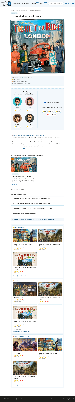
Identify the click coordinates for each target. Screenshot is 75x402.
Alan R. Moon (16, 79)
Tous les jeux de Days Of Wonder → (21, 385)
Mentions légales (67, 398)
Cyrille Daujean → (17, 331)
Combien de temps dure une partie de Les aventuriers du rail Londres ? (33, 208)
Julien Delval (24, 81)
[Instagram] (70, 3)
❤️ (22, 248)
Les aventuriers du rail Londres (21, 176)
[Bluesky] (73, 3)
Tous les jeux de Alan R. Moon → (21, 275)
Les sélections (25, 3)
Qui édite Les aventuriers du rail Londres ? (24, 213)
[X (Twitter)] (68, 3)
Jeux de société (16, 3)
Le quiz (43, 3)
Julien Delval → (26, 331)
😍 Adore (58, 111)
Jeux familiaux (25, 10)
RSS (73, 398)
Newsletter (34, 3)
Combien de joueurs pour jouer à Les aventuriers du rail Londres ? (31, 198)
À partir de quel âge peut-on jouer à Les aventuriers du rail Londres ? (32, 203)
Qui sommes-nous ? (45, 398)
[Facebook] (66, 3)
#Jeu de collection (15, 189)
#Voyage (22, 189)
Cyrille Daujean (16, 81)
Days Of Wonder (17, 77)
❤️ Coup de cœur (51, 114)
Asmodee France (28, 77)
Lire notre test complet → (19, 149)
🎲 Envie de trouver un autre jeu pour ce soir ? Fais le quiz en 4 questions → (33, 219)
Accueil (12, 10)
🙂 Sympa (50, 111)
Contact (60, 398)
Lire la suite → (15, 184)
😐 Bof (44, 111)
